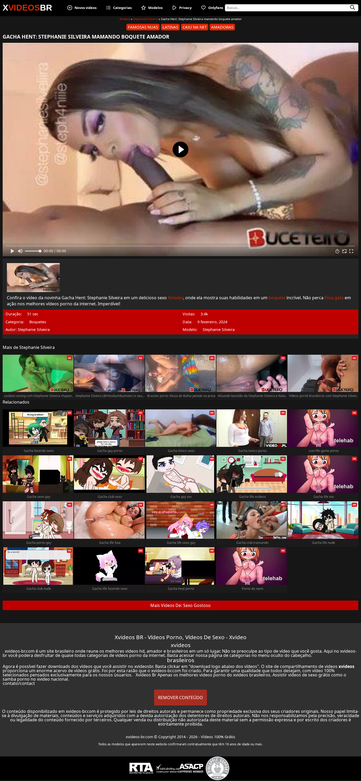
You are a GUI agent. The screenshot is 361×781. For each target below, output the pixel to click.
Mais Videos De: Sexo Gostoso (180, 605)
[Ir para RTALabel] (141, 768)
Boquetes (37, 322)
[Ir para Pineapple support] (217, 768)
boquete (277, 298)
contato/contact (19, 683)
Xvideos (124, 19)
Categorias (122, 7)
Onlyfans (215, 7)
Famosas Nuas (143, 27)
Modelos (155, 7)
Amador (175, 298)
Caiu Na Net (195, 27)
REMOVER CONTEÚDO (180, 697)
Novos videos (85, 7)
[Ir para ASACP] (191, 768)
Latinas (170, 27)
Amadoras (222, 27)
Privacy (185, 7)
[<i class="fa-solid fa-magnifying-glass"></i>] (352, 7)
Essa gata (334, 298)
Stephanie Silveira (145, 19)
